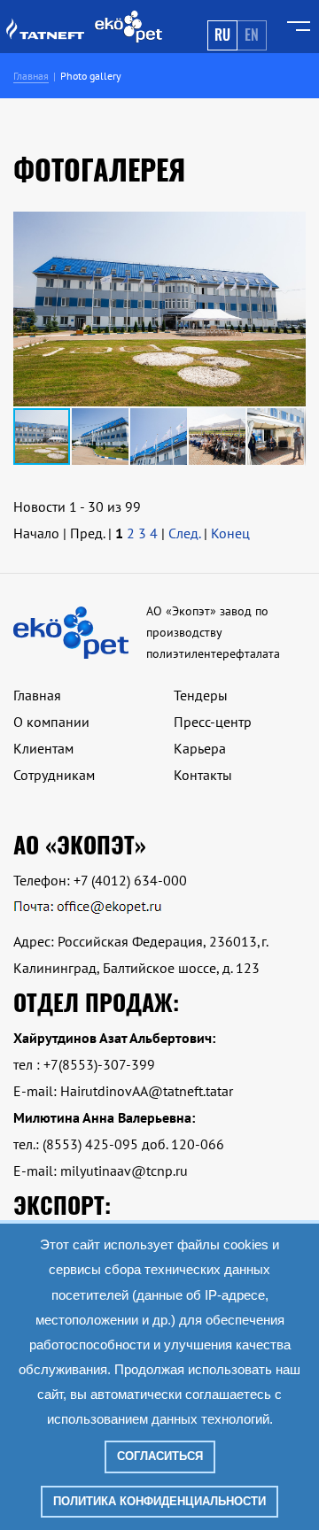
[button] (290, 309)
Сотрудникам (54, 775)
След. (184, 533)
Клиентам (43, 748)
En (252, 34)
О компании (51, 721)
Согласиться (160, 1456)
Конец (230, 533)
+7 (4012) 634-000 (130, 880)
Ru (222, 34)
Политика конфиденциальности (159, 1501)
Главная (37, 695)
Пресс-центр (213, 721)
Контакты (203, 775)
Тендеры (201, 695)
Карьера (200, 748)
